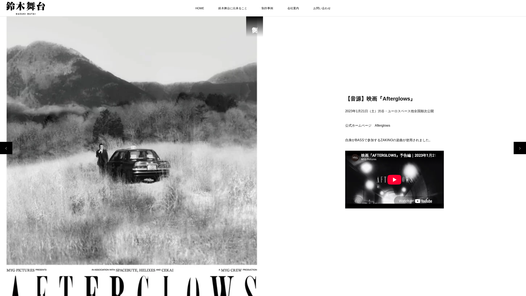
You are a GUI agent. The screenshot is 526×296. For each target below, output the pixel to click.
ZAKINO (387, 140)
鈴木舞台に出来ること (232, 8)
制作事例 (267, 8)
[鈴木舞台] (25, 8)
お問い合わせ (322, 8)
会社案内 (293, 8)
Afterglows (382, 125)
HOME (199, 8)
